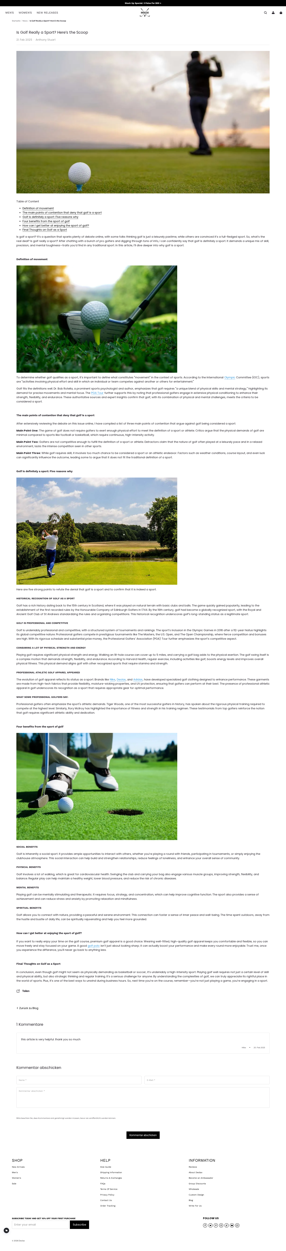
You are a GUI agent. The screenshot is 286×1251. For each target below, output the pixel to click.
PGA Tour (97, 393)
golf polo (94, 946)
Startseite (16, 21)
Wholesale (194, 1189)
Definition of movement (38, 208)
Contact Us (106, 1200)
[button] (265, 13)
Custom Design (196, 1195)
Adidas (138, 679)
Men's (15, 1172)
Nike (112, 679)
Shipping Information (111, 1172)
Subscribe (79, 1224)
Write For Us (195, 1206)
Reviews (193, 1167)
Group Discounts (197, 1183)
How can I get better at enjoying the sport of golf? (55, 225)
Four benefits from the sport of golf (46, 221)
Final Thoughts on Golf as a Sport (44, 230)
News (25, 21)
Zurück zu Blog (28, 1008)
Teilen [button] (25, 991)
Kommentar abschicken (143, 1135)
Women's (16, 1178)
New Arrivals (18, 1167)
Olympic (229, 377)
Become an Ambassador (201, 1178)
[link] (9, 13)
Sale (14, 1183)
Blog (191, 1200)
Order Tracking (107, 1206)
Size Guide (105, 1167)
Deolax (121, 679)
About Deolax (195, 1172)
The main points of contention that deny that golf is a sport (62, 212)
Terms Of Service (108, 1189)
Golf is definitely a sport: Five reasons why (50, 217)
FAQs (102, 1183)
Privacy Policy (107, 1195)
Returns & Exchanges (111, 1178)
